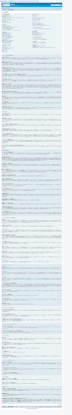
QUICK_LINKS (5, 8)
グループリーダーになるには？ (36, 18)
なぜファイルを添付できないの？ (6, 38)
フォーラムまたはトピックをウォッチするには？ (38, 38)
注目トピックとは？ (4, 50)
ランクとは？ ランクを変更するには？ (7, 29)
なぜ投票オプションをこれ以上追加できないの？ (8, 36)
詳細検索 (61, 5)
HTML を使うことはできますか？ (6, 46)
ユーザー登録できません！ (5, 21)
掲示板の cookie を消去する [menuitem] (49, 406)
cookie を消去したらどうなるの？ (6, 22)
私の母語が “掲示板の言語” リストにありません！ (8, 27)
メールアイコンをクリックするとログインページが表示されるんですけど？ (12, 30)
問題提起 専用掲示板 (11, 406)
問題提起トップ (5, 406)
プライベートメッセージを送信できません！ (38, 23)
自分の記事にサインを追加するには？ (7, 34)
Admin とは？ (34, 15)
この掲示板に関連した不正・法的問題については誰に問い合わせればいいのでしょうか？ (44, 47)
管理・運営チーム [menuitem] (42, 406)
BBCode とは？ (4, 45)
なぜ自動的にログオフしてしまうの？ (7, 16)
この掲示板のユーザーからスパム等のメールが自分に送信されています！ (42, 25)
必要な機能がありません (35, 46)
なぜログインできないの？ (5, 15)
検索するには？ (34, 31)
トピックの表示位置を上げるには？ (6, 42)
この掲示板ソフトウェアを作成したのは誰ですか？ (39, 45)
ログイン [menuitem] (60, 8)
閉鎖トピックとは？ (4, 51)
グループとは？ (34, 16)
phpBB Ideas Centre (43, 394)
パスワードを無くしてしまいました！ (7, 18)
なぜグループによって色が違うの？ (37, 19)
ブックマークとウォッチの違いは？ (37, 37)
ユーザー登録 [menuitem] (56, 8)
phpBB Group (15, 389)
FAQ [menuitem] (8, 8)
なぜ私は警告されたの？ (5, 39)
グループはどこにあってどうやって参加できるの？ (39, 17)
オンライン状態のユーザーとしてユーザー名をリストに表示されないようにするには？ (13, 17)
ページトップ (5, 59)
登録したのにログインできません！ (6, 19)
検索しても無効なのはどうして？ (36, 32)
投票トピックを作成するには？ (6, 35)
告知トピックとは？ (4, 49)
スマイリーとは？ (4, 47)
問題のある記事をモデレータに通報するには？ (8, 40)
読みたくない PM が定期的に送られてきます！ (38, 24)
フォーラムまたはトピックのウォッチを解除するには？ (39, 39)
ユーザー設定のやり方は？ (5, 25)
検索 (59, 5)
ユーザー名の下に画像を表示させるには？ (7, 28)
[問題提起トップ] (6, 4)
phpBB (29, 408)
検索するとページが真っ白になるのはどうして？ (38, 33)
